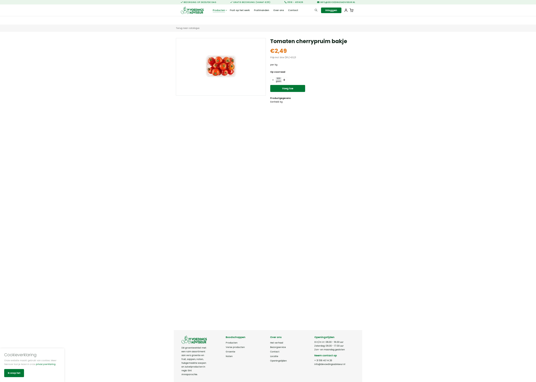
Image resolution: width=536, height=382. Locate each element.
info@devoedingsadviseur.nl (337, 2)
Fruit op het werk (240, 10)
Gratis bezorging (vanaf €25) (251, 2)
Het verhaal (276, 342)
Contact (293, 10)
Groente (230, 351)
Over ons (278, 10)
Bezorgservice (278, 347)
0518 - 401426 (295, 2)
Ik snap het (14, 373)
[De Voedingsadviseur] (192, 10)
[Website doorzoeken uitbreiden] (316, 10)
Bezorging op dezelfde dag (200, 2)
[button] (351, 10)
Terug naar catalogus (187, 28)
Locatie (274, 356)
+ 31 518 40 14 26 (323, 360)
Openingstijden (278, 360)
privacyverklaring (45, 364)
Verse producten (235, 347)
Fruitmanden (261, 10)
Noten (229, 356)
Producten (219, 10)
